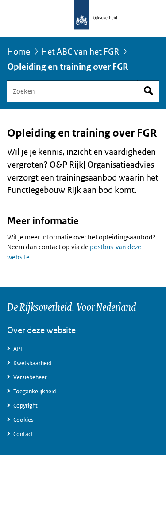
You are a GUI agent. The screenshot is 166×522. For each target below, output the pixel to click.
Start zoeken (148, 91)
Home (18, 51)
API (17, 349)
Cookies (23, 420)
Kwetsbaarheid (32, 363)
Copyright (25, 405)
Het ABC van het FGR (80, 51)
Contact (23, 434)
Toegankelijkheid (34, 391)
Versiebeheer (30, 377)
